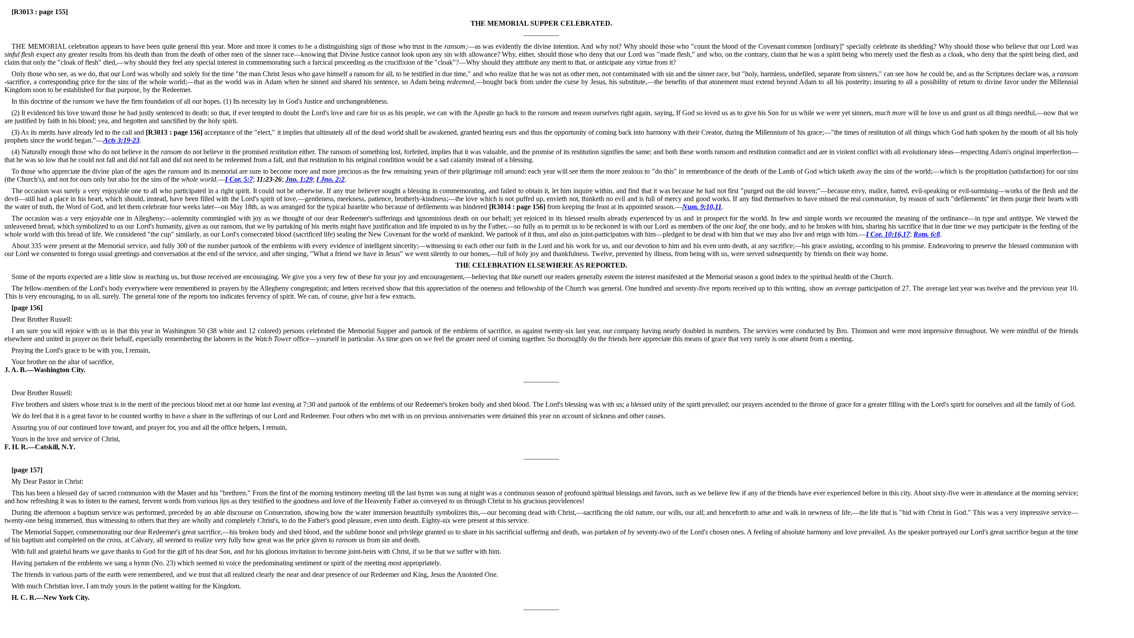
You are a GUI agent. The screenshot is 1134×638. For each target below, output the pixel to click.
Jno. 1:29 (299, 179)
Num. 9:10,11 (702, 206)
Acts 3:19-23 (121, 140)
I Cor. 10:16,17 (888, 234)
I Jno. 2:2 (330, 179)
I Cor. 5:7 (239, 179)
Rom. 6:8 (926, 234)
